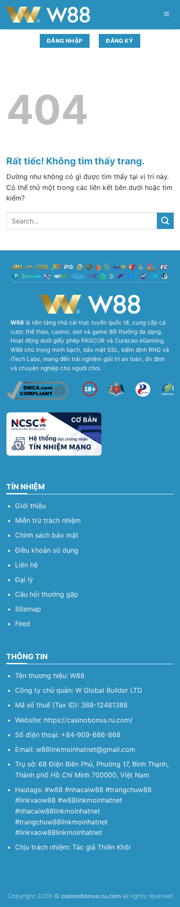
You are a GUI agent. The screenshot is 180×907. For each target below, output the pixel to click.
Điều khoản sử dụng (46, 550)
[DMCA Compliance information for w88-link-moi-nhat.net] (37, 390)
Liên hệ (26, 565)
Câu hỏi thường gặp (46, 594)
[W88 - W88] (48, 15)
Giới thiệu (30, 506)
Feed (22, 623)
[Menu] (166, 15)
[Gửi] (165, 221)
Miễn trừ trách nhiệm (48, 520)
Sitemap (28, 609)
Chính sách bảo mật (46, 535)
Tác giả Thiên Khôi (101, 847)
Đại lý (24, 579)
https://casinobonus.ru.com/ (88, 720)
